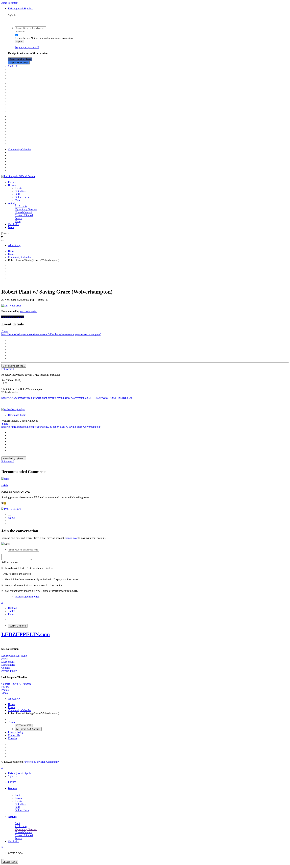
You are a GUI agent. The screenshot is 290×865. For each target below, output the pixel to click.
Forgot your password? (27, 47)
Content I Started (24, 215)
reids (4, 485)
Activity (12, 203)
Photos (5, 689)
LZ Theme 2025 (23, 725)
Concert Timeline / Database (16, 683)
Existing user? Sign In (20, 8)
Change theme (10, 862)
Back (17, 795)
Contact (5, 667)
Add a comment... (10, 562)
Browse (12, 185)
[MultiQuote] (9, 515)
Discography (8, 661)
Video (4, 692)
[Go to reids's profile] (5, 478)
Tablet (11, 611)
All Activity (21, 206)
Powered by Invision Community (41, 761)
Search (18, 218)
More (17, 200)
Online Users (22, 197)
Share (4, 331)
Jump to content (9, 2)
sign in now (71, 538)
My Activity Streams (26, 209)
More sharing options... (14, 366)
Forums (12, 182)
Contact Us (14, 735)
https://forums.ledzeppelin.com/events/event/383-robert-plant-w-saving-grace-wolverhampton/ (51, 334)
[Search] (2, 240)
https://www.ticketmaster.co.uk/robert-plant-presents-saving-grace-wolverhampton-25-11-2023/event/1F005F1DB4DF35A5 (67, 397)
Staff (17, 194)
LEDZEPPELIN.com (25, 634)
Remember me (22, 38)
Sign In (19, 41)
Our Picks (13, 224)
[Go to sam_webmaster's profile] (11, 305)
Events (18, 188)
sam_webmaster (28, 311)
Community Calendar (12, 317)
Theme (11, 722)
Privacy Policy (9, 670)
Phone (11, 614)
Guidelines (20, 191)
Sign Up (12, 65)
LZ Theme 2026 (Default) (28, 729)
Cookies (12, 738)
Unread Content (23, 212)
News (4, 658)
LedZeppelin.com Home (14, 655)
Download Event (17, 415)
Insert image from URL (27, 596)
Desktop (12, 608)
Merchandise (8, 664)
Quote (11, 517)
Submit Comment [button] (17, 625)
